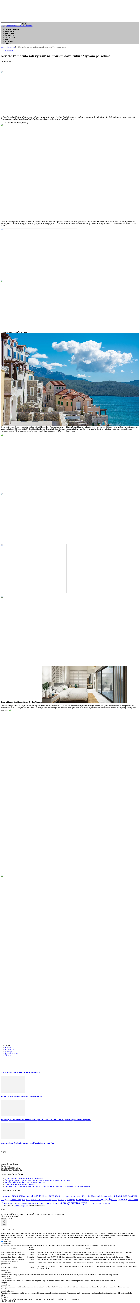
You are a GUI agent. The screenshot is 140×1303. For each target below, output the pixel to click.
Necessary (7, 1241)
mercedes (54, 1200)
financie (74, 1196)
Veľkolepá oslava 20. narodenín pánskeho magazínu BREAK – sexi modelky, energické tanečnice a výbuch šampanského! (47, 1186)
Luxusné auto (15, 1200)
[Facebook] (4, 65)
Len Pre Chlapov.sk (21, 1206)
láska (23, 1200)
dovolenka (8, 1051)
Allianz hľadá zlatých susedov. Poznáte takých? (22, 1096)
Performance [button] (5, 1276)
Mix (6, 39)
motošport (80, 1199)
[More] (36, 64)
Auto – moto (10, 33)
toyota (18, 1203)
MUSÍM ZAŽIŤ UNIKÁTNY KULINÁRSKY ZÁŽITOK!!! (26, 1182)
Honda (105, 1196)
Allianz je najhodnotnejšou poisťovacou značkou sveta (24, 1178)
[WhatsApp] (28, 65)
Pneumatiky (114, 1200)
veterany (24, 1203)
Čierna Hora (9, 1049)
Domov (3, 47)
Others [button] (3, 1295)
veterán (29, 1203)
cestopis (26, 1196)
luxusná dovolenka (11, 1053)
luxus (7, 1199)
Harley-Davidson (89, 1196)
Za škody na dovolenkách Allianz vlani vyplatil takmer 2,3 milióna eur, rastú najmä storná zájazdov (46, 1119)
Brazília (8, 1047)
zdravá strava (54, 1203)
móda (87, 1200)
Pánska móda (133, 1200)
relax (4, 1203)
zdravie (43, 1203)
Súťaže (8, 43)
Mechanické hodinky (45, 1200)
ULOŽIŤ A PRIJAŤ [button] (8, 1301)
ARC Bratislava (6, 1196)
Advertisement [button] (6, 1289)
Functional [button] (4, 1270)
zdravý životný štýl (73, 1203)
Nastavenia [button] (5, 1216)
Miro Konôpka (62, 1200)
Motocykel (71, 1200)
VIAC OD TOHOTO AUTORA (30, 1073)
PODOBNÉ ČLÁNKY (9, 1073)
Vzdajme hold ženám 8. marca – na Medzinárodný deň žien (27, 1143)
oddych (106, 1199)
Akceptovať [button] (14, 1216)
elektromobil (65, 1196)
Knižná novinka (128, 1195)
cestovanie (37, 1195)
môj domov (93, 1200)
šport (94, 1203)
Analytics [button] (4, 1283)
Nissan (99, 1200)
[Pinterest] (20, 65)
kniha (116, 1195)
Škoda (89, 1203)
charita (46, 1196)
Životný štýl (9, 35)
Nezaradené (11, 47)
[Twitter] (12, 65)
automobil (17, 1195)
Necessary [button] (4, 1239)
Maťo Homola (35, 1200)
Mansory (28, 1200)
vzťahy (35, 1203)
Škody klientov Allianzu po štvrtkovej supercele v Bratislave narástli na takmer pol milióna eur (37, 1180)
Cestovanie (9, 31)
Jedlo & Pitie (10, 37)
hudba (110, 1196)
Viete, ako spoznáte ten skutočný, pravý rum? (21, 1184)
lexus (2, 1200)
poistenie (122, 1199)
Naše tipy (9, 41)
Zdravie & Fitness (12, 29)
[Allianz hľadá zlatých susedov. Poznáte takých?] (13, 1092)
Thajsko (8, 1055)
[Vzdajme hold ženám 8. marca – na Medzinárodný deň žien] (13, 1139)
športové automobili (103, 1203)
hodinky (99, 1196)
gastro (80, 1196)
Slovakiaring (12, 1203)
